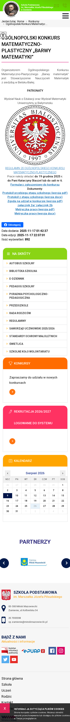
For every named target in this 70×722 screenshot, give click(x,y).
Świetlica (16, 343)
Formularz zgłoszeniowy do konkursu (35, 184)
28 (53, 506)
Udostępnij (14, 224)
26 (35, 506)
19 (35, 501)
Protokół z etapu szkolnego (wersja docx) (35, 197)
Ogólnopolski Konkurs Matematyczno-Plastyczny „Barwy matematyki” (30, 47)
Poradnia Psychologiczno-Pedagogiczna (28, 296)
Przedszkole (18, 305)
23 (7, 506)
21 (53, 501)
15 (62, 495)
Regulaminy (17, 320)
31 (16, 511)
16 (7, 501)
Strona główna (12, 678)
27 (44, 506)
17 (16, 501)
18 (26, 501)
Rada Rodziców (20, 313)
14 (53, 495)
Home (20, 21)
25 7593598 (65, 5)
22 (62, 501)
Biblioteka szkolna (23, 271)
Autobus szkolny (21, 263)
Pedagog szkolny (21, 286)
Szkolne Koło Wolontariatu (29, 351)
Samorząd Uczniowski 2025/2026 (32, 328)
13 (44, 495)
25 (26, 506)
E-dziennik (16, 278)
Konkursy (32, 21)
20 (44, 501)
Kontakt (7, 702)
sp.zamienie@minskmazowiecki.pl (57, 5)
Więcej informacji (12, 392)
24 (16, 506)
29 (62, 506)
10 (16, 495)
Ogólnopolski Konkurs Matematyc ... (25, 24)
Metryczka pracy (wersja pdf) (35, 209)
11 (26, 495)
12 (35, 495)
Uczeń (6, 690)
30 (7, 511)
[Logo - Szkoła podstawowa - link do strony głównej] (29, 10)
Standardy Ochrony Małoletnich (33, 336)
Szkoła (6, 684)
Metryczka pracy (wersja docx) (35, 213)
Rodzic (6, 696)
